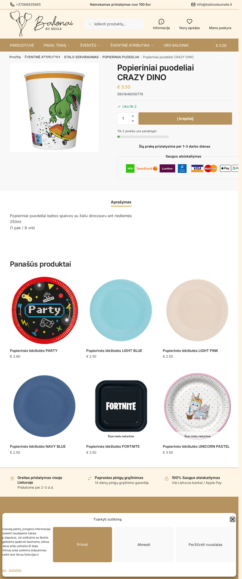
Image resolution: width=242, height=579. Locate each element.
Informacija (161, 28)
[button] (232, 519)
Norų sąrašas (189, 28)
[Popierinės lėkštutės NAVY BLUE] (44, 406)
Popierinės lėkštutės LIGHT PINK (190, 350)
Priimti (82, 544)
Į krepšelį (185, 118)
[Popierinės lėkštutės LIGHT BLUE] (121, 310)
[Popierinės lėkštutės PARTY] (44, 310)
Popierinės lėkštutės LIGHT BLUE (114, 350)
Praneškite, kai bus (120, 462)
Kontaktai (15, 570)
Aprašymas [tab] (121, 202)
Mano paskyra (220, 28)
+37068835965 (28, 4)
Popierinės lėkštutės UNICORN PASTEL (196, 446)
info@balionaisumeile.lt (214, 4)
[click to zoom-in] (54, 107)
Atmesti (144, 544)
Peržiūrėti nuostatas (205, 544)
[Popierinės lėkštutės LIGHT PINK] (197, 310)
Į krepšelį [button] (44, 366)
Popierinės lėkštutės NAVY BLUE (38, 446)
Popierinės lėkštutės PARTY (34, 350)
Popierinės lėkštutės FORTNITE (113, 446)
